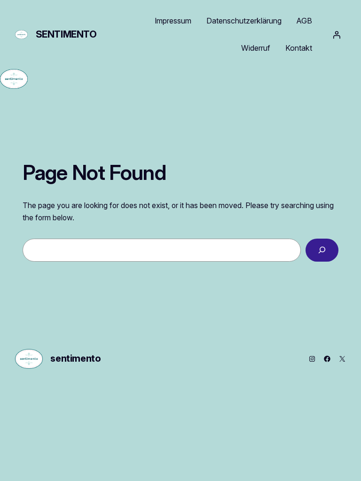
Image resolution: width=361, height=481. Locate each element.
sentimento (66, 34)
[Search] (322, 250)
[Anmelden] (336, 34)
